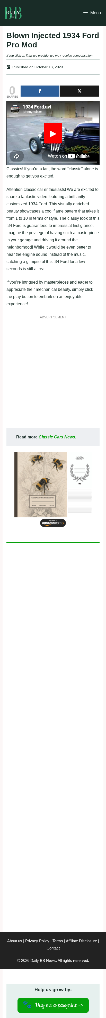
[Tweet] (79, 91)
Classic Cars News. (57, 437)
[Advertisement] (53, 375)
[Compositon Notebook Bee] (53, 528)
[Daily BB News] (13, 13)
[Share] (40, 91)
